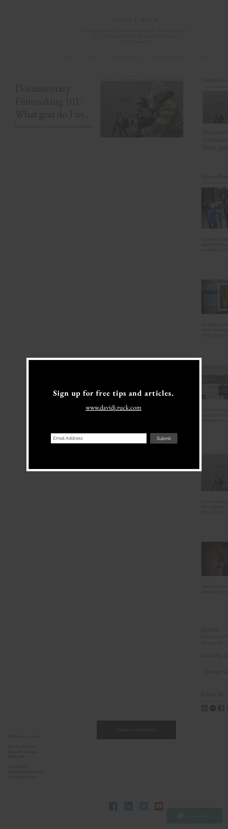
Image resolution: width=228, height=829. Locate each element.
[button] (191, 368)
